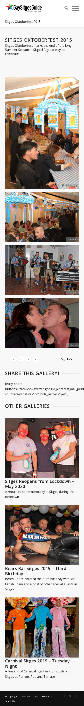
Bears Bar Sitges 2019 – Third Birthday (35, 570)
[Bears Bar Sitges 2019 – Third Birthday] (42, 535)
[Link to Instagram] (76, 696)
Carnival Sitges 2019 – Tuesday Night (37, 663)
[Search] (64, 8)
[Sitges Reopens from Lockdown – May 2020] (42, 448)
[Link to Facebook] (64, 696)
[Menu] (73, 8)
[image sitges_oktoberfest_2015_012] (43, 134)
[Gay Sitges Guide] (34, 8)
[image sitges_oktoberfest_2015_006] (43, 218)
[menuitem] (64, 8)
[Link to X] (70, 696)
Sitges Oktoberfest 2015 (23, 21)
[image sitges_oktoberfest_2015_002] (43, 271)
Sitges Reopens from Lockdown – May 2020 (39, 483)
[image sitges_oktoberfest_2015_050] (43, 324)
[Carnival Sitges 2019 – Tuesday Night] (42, 627)
